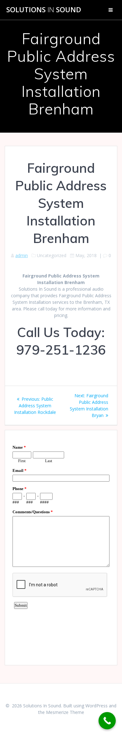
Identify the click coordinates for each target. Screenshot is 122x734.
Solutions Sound (43, 9)
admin (21, 255)
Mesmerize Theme (65, 712)
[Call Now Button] (107, 720)
